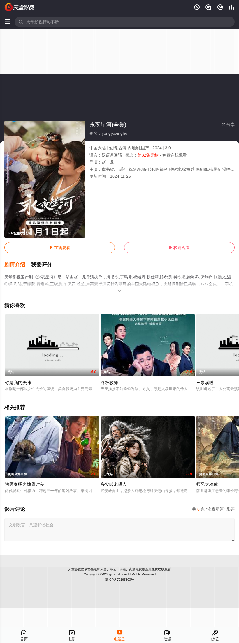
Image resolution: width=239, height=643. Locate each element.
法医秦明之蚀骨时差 (24, 484)
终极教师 (109, 382)
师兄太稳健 (207, 484)
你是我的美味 (18, 382)
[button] (17, 265)
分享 (228, 124)
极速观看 (179, 247)
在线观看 (59, 247)
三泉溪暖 (205, 382)
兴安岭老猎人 (114, 484)
